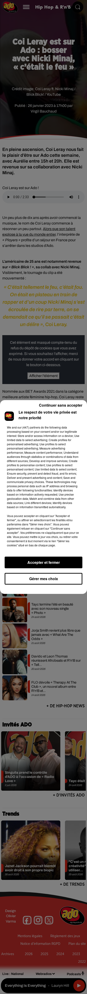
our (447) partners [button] (28, 427)
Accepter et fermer (43, 562)
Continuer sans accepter (60, 405)
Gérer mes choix (43, 578)
